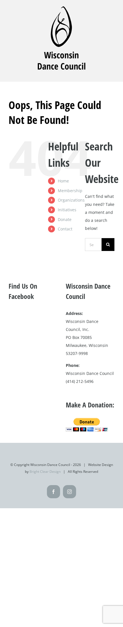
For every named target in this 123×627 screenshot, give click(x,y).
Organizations (71, 200)
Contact (65, 229)
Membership (70, 190)
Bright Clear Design (45, 471)
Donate (65, 219)
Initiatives (67, 209)
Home (63, 181)
